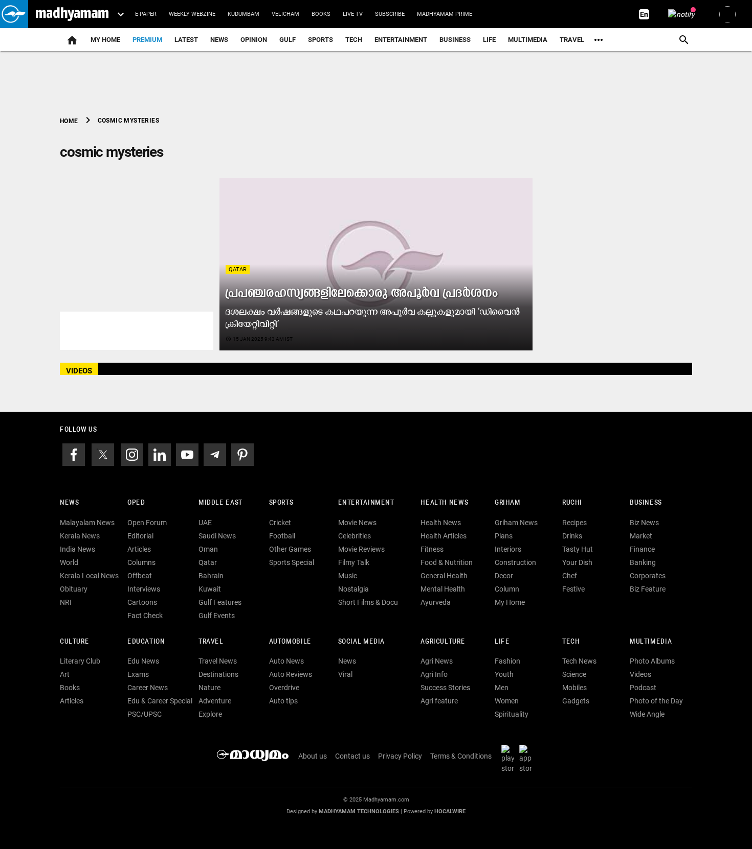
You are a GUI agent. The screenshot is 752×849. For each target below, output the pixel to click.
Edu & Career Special (159, 701)
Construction (515, 562)
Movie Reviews (361, 549)
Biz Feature (648, 589)
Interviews (143, 589)
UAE (205, 522)
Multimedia (527, 39)
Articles (139, 549)
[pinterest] (242, 454)
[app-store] (527, 758)
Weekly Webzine (192, 14)
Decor (504, 576)
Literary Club (80, 661)
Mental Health (443, 589)
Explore (210, 714)
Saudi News (217, 536)
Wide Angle (647, 714)
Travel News (217, 661)
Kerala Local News (89, 576)
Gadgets (575, 701)
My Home (105, 39)
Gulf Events (216, 615)
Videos (640, 674)
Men (501, 687)
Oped (136, 503)
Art (65, 674)
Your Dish (577, 562)
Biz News (644, 522)
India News (77, 549)
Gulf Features (219, 602)
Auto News (286, 661)
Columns (141, 562)
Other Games (290, 549)
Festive (573, 589)
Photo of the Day (656, 701)
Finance (642, 549)
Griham (508, 503)
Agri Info (434, 674)
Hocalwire (450, 811)
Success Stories (445, 687)
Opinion (253, 39)
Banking (643, 562)
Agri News (437, 661)
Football (282, 536)
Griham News (516, 522)
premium (147, 39)
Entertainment (400, 39)
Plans (504, 536)
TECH (353, 39)
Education (146, 642)
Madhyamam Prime (444, 14)
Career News (147, 687)
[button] (14, 14)
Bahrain (211, 576)
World (69, 562)
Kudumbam (243, 14)
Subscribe (390, 14)
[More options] (598, 40)
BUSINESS (646, 503)
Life (489, 39)
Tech (571, 642)
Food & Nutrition (447, 562)
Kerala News (80, 536)
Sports (320, 39)
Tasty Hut (577, 549)
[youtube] (187, 454)
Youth (504, 674)
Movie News (357, 522)
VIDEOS (79, 370)
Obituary (73, 589)
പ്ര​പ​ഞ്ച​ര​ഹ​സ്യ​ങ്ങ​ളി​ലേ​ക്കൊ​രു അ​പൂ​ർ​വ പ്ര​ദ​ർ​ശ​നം (362, 293)
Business (455, 39)
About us (312, 756)
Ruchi (572, 503)
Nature (209, 687)
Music (347, 576)
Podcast (643, 687)
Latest (186, 39)
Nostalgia (353, 589)
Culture (74, 642)
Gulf (287, 39)
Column (507, 589)
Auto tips (283, 701)
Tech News (579, 661)
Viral (345, 674)
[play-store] (509, 758)
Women (507, 701)
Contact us (352, 756)
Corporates (648, 576)
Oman (208, 549)
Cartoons (142, 602)
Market (641, 536)
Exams (138, 674)
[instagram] (132, 454)
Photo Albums (652, 661)
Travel (572, 39)
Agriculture (443, 642)
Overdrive (284, 687)
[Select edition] (121, 14)
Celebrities (354, 536)
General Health (444, 576)
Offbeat (139, 576)
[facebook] (73, 454)
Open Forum (147, 522)
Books (321, 14)
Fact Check (145, 615)
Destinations (218, 674)
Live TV (353, 14)
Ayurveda (436, 602)
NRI (66, 602)
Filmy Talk (353, 562)
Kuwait (209, 589)
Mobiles (574, 687)
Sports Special (291, 562)
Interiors (508, 549)
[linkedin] (159, 454)
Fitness (432, 549)
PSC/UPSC (144, 714)
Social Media (361, 642)
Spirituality (511, 714)
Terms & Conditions (461, 756)
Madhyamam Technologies (359, 811)
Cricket (280, 522)
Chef (569, 576)
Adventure (214, 701)
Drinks (572, 536)
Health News (444, 503)
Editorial (140, 536)
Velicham (285, 14)
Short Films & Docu (368, 602)
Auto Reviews (290, 674)
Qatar (238, 269)
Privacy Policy (400, 756)
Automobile (290, 642)
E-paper (146, 14)
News (219, 39)
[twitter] (102, 454)
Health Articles (444, 536)
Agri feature (439, 701)
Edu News (143, 661)
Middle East (220, 503)
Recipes (574, 522)
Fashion (507, 661)
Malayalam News (87, 522)
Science (574, 674)
